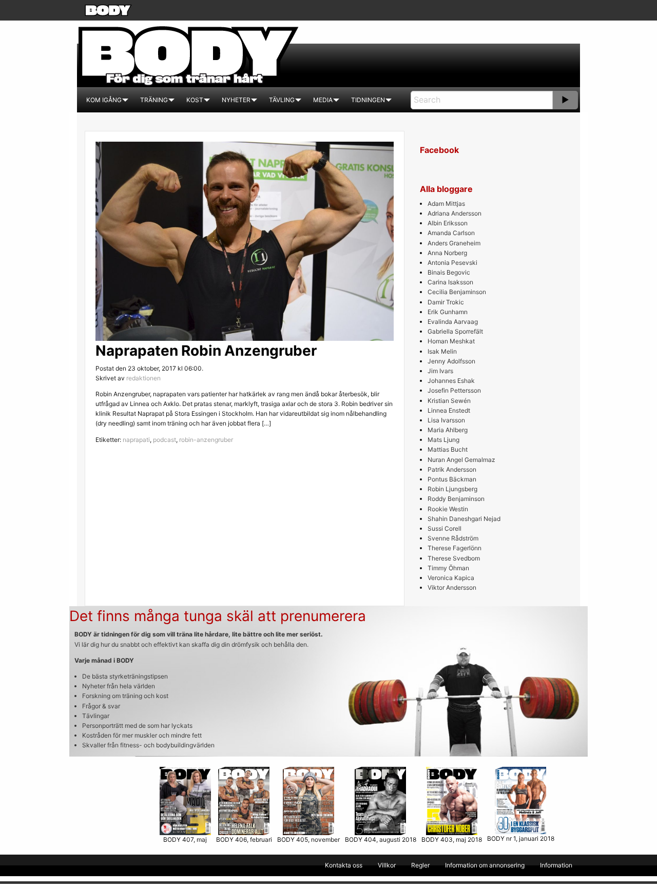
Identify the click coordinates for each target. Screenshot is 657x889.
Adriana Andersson (454, 213)
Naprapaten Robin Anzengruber (206, 350)
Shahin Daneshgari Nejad (464, 519)
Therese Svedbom (454, 558)
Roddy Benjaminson (456, 499)
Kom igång (104, 100)
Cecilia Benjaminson (457, 292)
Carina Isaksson (450, 282)
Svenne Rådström (453, 538)
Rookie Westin (448, 509)
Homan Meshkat (451, 341)
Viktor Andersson (452, 587)
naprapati (136, 439)
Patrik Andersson (452, 469)
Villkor (387, 865)
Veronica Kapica (451, 578)
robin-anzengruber (206, 439)
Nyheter (236, 100)
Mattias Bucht (448, 449)
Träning (154, 100)
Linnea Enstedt (449, 410)
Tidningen (368, 100)
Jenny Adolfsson (451, 361)
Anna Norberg (447, 253)
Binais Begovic (449, 272)
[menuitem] (104, 100)
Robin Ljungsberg (452, 489)
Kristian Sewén (449, 400)
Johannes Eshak (451, 380)
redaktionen (143, 378)
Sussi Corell (444, 528)
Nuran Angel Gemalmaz (461, 459)
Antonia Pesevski (452, 262)
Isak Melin (442, 351)
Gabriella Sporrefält (455, 331)
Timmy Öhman (448, 568)
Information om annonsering (485, 865)
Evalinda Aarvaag (453, 321)
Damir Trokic (446, 302)
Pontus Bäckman (452, 479)
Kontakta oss (343, 865)
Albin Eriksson (448, 223)
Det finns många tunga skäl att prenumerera (217, 616)
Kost (194, 100)
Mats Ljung (443, 439)
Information (556, 865)
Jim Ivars (440, 371)
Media (323, 100)
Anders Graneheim (454, 243)
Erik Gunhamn (448, 312)
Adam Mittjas (446, 203)
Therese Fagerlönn (454, 548)
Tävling (282, 100)
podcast (164, 439)
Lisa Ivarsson (446, 420)
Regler (420, 865)
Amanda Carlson (451, 233)
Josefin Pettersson (454, 390)
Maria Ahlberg (448, 430)
